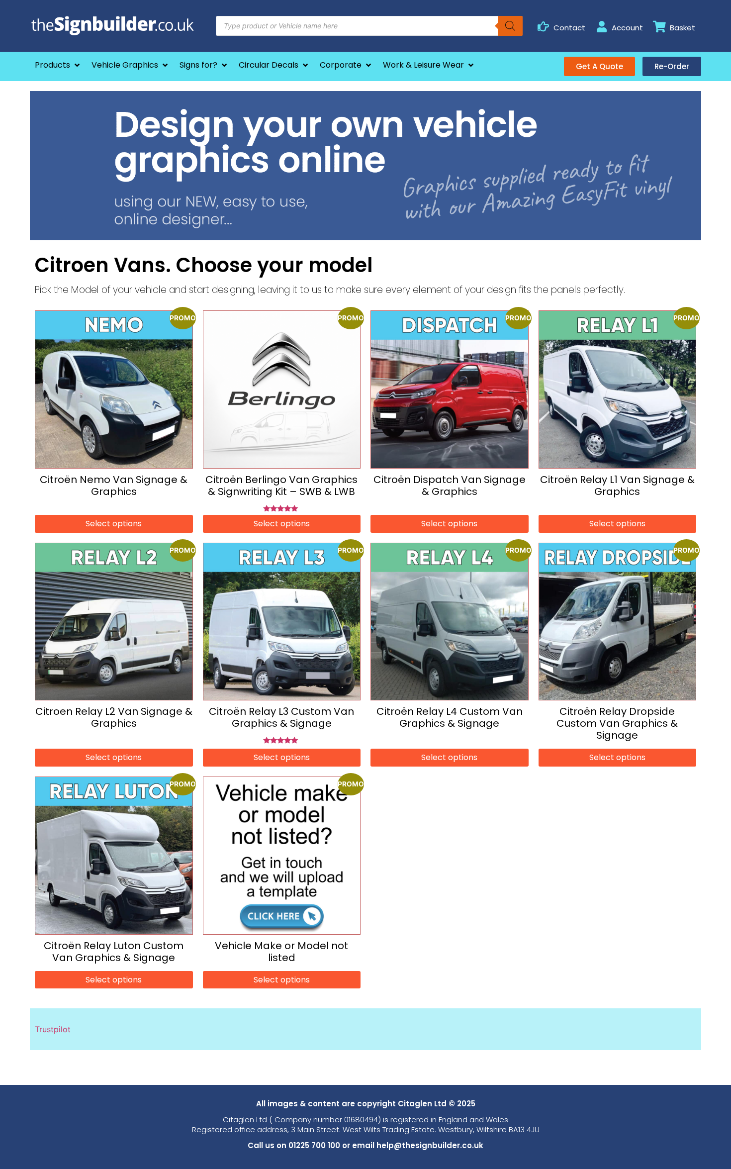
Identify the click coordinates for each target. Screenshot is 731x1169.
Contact (569, 27)
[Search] (510, 26)
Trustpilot (53, 1029)
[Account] (601, 26)
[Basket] (659, 26)
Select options (114, 523)
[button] (58, 65)
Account (627, 27)
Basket (682, 27)
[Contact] (543, 26)
